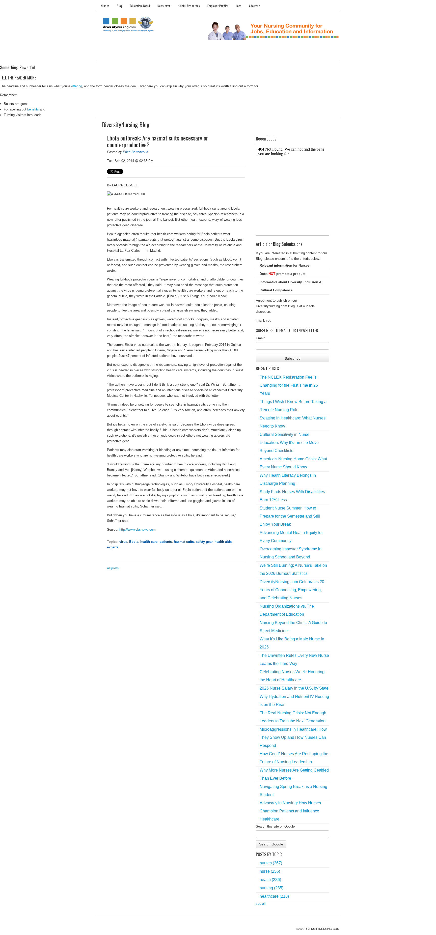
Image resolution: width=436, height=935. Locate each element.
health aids (223, 542)
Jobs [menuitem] (238, 6)
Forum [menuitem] (220, 55)
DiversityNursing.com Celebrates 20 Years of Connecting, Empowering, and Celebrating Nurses (292, 590)
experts (112, 547)
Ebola (133, 542)
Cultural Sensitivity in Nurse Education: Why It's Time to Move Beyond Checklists (289, 442)
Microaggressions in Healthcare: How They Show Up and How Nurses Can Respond (293, 737)
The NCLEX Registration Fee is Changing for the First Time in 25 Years (289, 385)
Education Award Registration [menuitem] (271, 55)
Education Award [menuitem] (140, 6)
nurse (270, 871)
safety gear (204, 542)
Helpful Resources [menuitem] (189, 6)
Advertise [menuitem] (254, 6)
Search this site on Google (275, 826)
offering (76, 86)
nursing (271, 888)
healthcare (274, 896)
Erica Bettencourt (135, 152)
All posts (113, 568)
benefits (33, 109)
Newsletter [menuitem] (163, 6)
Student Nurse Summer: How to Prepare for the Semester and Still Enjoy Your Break (290, 516)
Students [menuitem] (126, 55)
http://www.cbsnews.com (137, 529)
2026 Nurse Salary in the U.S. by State (294, 688)
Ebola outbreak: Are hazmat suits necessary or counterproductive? (157, 141)
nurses (271, 863)
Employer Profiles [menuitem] (218, 6)
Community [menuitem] (199, 55)
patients (165, 542)
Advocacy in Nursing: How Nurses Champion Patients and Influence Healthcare (290, 811)
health (270, 879)
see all (260, 903)
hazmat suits (184, 542)
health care (148, 542)
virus (123, 542)
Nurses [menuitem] (105, 6)
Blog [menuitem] (119, 6)
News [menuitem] (180, 55)
